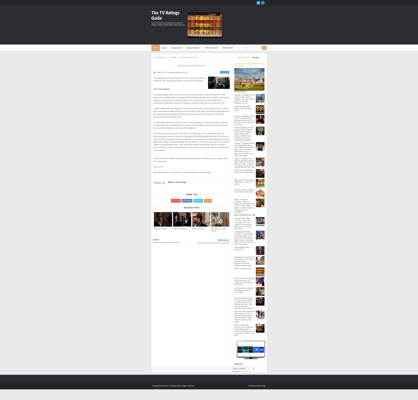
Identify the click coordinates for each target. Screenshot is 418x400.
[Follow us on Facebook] (263, 3)
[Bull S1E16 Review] (163, 219)
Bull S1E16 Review (160, 229)
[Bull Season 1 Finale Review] (220, 219)
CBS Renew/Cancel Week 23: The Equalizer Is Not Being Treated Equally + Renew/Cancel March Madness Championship (244, 261)
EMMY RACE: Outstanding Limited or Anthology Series (244, 171)
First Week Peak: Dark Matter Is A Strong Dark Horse (242, 108)
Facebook (187, 201)
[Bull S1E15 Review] (182, 219)
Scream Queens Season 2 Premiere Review (166, 242)
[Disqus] (191, 279)
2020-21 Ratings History (242, 269)
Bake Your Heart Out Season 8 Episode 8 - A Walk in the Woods (244, 182)
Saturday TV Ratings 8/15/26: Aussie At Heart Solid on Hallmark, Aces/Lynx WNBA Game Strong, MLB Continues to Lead (244, 99)
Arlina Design (261, 386)
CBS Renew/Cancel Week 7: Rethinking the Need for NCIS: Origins (244, 290)
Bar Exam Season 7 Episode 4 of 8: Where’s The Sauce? (244, 191)
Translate (248, 371)
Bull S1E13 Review (198, 229)
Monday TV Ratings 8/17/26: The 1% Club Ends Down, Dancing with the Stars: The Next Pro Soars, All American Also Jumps (244, 120)
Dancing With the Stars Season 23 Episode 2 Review (213, 243)
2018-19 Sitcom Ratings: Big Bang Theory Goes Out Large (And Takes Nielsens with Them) (244, 281)
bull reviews (224, 72)
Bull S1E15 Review (179, 229)
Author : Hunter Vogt (177, 182)
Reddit (177, 201)
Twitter (199, 201)
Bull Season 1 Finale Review (218, 230)
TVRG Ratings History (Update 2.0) (241, 248)
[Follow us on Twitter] (258, 3)
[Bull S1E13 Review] (201, 219)
